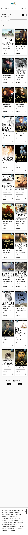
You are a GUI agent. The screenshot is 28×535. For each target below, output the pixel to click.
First (9, 384)
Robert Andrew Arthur (21, 339)
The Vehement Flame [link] (7, 104)
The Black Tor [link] (19, 250)
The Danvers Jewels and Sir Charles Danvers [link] (20, 221)
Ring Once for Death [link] (20, 338)
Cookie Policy (13, 530)
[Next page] (22, 381)
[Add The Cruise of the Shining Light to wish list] (13, 258)
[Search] (2, 8)
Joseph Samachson (21, 165)
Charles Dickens (7, 310)
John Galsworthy (7, 48)
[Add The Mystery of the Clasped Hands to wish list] (13, 141)
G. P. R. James (20, 194)
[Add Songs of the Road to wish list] (26, 316)
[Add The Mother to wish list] (13, 170)
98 (11, 381)
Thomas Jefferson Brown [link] (20, 75)
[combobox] (11, 8)
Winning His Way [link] (20, 46)
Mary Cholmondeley (21, 106)
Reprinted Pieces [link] (7, 367)
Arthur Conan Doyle (21, 310)
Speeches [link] (5, 308)
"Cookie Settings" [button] (12, 524)
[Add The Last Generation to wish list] (13, 199)
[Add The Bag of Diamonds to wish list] (26, 287)
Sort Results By (5, 21)
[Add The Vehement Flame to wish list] (13, 112)
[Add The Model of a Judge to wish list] (26, 170)
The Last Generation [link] (7, 192)
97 (9, 381)
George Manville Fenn (21, 252)
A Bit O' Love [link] (6, 46)
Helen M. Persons (21, 135)
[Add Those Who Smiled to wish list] (13, 83)
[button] (23, 15)
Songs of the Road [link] (20, 308)
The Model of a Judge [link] (20, 163)
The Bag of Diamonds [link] (20, 279)
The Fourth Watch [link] (7, 221)
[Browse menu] (25, 8)
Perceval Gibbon (7, 77)
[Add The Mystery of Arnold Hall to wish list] (26, 141)
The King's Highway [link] (20, 192)
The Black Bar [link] (6, 279)
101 (20, 381)
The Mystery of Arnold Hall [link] (20, 134)
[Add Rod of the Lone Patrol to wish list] (13, 345)
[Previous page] (7, 381)
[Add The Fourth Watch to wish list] (13, 228)
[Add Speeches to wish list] (13, 316)
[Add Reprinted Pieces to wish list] (13, 374)
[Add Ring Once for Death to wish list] (26, 345)
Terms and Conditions (8, 512)
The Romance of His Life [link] (20, 104)
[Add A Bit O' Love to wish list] (13, 54)
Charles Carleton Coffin (21, 48)
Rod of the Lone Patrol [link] (7, 338)
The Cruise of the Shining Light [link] (7, 250)
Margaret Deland (7, 106)
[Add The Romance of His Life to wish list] (26, 112)
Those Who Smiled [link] (7, 75)
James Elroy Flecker (8, 194)
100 (17, 381)
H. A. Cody (6, 223)
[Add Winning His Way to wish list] (26, 54)
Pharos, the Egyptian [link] (20, 367)
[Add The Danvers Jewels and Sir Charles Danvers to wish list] (26, 228)
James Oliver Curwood (21, 77)
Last (20, 384)
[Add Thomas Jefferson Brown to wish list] (26, 83)
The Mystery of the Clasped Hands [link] (7, 134)
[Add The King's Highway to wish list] (26, 199)
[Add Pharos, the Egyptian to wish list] (26, 374)
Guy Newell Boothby (8, 135)
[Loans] (22, 9)
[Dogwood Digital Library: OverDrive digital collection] (14, 3)
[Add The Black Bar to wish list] (13, 287)
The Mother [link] (6, 163)
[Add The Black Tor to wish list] (26, 258)
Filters (3, 25)
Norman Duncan (7, 165)
